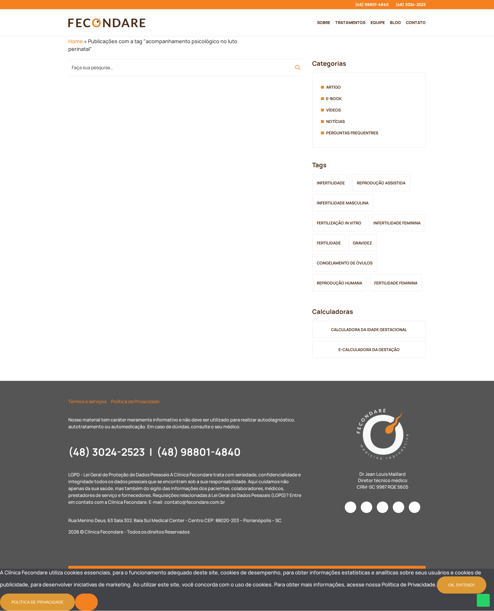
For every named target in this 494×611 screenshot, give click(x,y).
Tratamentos (350, 23)
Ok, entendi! (461, 585)
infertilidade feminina (397, 223)
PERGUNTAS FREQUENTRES (352, 133)
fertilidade (329, 243)
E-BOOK (334, 98)
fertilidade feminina (395, 283)
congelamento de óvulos (345, 263)
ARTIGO (333, 87)
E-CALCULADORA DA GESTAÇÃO (369, 349)
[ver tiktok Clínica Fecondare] (100, 4)
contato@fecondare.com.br (194, 502)
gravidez (362, 243)
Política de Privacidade (135, 401)
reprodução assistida (381, 183)
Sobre (323, 23)
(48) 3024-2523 (411, 4)
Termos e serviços (87, 401)
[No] (86, 602)
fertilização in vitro (339, 223)
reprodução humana (339, 283)
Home (75, 41)
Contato (416, 23)
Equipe (377, 23)
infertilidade (331, 183)
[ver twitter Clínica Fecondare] (111, 4)
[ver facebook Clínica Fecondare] (80, 4)
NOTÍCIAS (335, 121)
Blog (395, 23)
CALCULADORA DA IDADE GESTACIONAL (369, 329)
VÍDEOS (333, 110)
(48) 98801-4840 (372, 4)
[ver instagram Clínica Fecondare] (69, 4)
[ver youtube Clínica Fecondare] (90, 4)
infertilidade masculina (342, 203)
